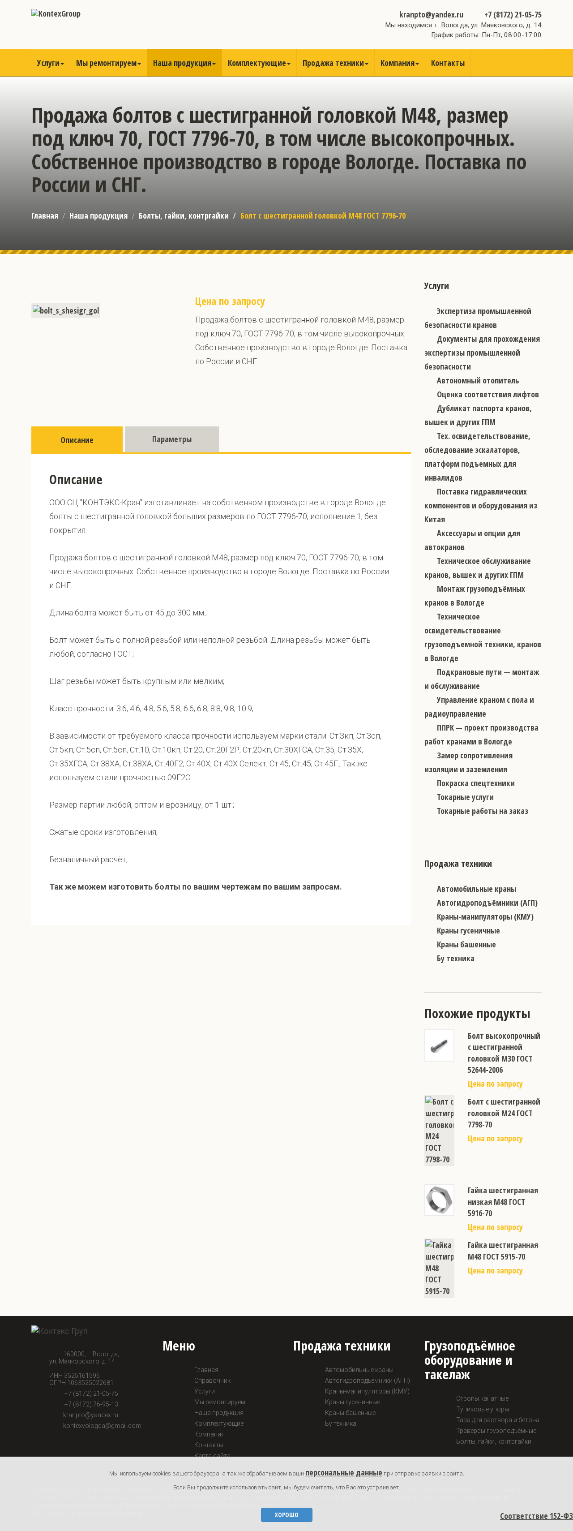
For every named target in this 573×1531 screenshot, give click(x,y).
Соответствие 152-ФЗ (536, 1515)
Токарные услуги (465, 796)
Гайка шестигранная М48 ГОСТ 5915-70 (503, 1250)
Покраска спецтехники (476, 783)
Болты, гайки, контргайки (184, 215)
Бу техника (456, 958)
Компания (398, 62)
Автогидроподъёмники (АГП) (487, 902)
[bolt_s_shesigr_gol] (66, 310)
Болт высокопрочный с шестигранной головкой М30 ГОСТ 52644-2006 (504, 1052)
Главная (44, 215)
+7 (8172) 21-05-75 (512, 14)
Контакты (448, 62)
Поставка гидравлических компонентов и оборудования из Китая (480, 505)
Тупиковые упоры (482, 1409)
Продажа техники (333, 62)
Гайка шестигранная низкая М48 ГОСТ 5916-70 (503, 1201)
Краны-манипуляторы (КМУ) (485, 916)
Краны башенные (466, 944)
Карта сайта (212, 1455)
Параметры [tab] (172, 439)
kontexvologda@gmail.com (102, 1425)
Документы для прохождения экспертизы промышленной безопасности (482, 352)
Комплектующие (257, 62)
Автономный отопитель (478, 380)
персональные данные (343, 1472)
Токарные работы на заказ (482, 810)
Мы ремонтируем (106, 62)
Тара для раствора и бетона (497, 1419)
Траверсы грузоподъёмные (496, 1430)
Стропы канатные (482, 1398)
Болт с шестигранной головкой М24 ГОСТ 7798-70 (504, 1113)
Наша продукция (182, 62)
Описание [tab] (77, 439)
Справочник (212, 1380)
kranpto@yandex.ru (431, 14)
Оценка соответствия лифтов (488, 394)
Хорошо (287, 1514)
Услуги (48, 62)
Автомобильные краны (476, 888)
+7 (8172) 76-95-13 (90, 1404)
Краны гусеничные (468, 930)
